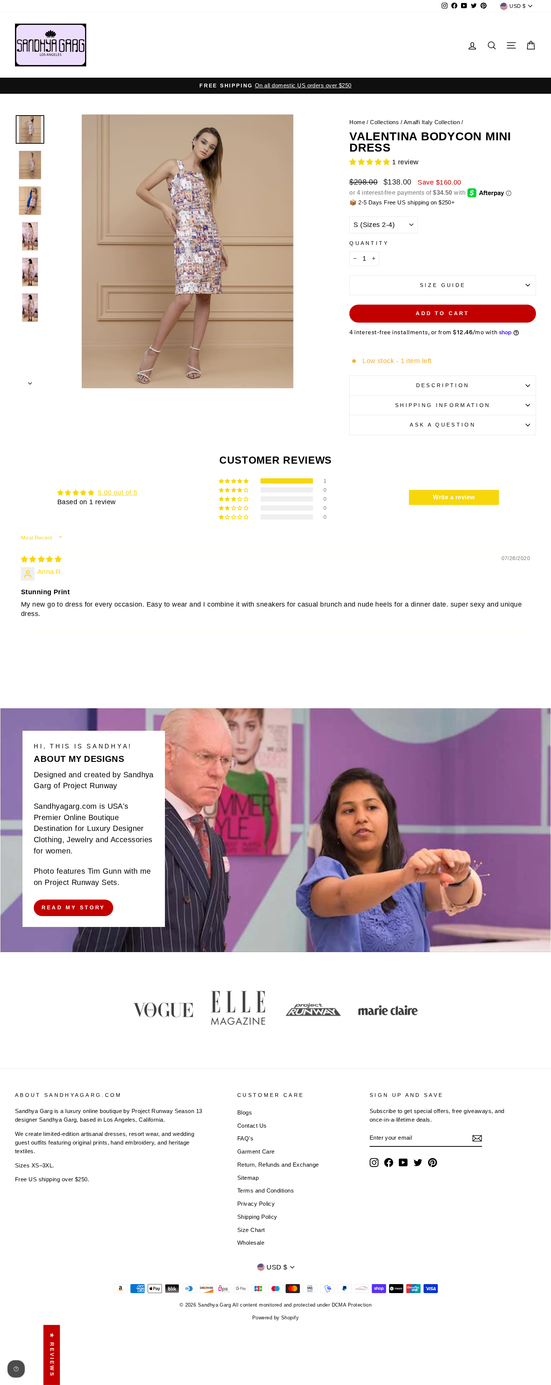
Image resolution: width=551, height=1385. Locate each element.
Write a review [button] (454, 497)
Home (357, 122)
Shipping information (442, 405)
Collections (384, 122)
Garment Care (255, 1151)
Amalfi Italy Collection (432, 122)
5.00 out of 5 (118, 492)
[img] (41, 559)
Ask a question (442, 425)
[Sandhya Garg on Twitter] (417, 1162)
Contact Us (252, 1125)
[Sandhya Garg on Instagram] (374, 1162)
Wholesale (250, 1242)
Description (443, 385)
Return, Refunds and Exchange (278, 1164)
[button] (370, 162)
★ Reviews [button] (52, 1355)
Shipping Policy (257, 1217)
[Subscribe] (477, 1138)
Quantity (369, 243)
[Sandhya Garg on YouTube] (403, 1162)
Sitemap (248, 1178)
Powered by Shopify (275, 1317)
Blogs (244, 1112)
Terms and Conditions (265, 1190)
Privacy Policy (256, 1203)
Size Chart (251, 1230)
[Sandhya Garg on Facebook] (388, 1162)
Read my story (73, 907)
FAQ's (245, 1138)
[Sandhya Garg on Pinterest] (432, 1162)
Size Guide (443, 285)
